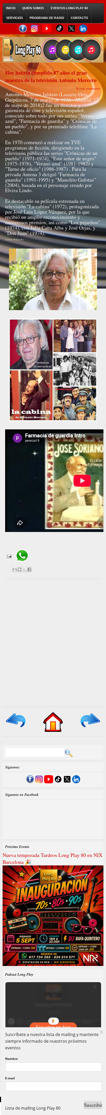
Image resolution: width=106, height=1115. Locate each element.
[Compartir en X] (24, 569)
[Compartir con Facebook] (29, 569)
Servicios (14, 18)
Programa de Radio (47, 18)
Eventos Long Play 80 (69, 8)
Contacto (79, 18)
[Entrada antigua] (90, 728)
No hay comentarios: (88, 88)
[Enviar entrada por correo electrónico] (8, 556)
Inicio (10, 8)
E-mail (10, 1078)
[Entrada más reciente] (16, 728)
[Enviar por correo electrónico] (14, 569)
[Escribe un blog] (19, 569)
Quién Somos (33, 8)
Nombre (11, 1059)
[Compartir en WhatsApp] (22, 564)
